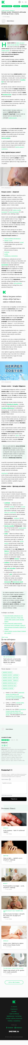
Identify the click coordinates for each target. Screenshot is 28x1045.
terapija (3, 408)
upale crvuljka (17, 210)
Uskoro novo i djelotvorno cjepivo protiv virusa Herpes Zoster (13, 944)
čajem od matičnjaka (10, 512)
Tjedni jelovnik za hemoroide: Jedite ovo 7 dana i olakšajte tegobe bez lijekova (12, 660)
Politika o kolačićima (14, 1021)
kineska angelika (9, 526)
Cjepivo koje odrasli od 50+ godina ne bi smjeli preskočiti (13, 971)
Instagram (19, 1027)
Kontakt (14, 1011)
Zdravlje (16, 6)
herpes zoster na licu (9, 683)
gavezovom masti (18, 582)
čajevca (6, 551)
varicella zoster (8, 688)
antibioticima (10, 408)
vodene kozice (5, 50)
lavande (6, 553)
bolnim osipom (19, 147)
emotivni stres (7, 94)
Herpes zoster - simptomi (10, 677)
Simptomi (5, 855)
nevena (17, 558)
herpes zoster (7, 672)
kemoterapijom (5, 138)
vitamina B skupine (12, 404)
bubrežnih (4, 212)
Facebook (10, 1027)
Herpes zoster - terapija (10, 680)
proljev (6, 254)
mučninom (4, 149)
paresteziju (4, 264)
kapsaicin (16, 518)
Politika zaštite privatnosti (14, 1018)
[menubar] (19, 2)
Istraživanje (4, 473)
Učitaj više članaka (14, 982)
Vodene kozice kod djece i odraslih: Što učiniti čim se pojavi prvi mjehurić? (14, 915)
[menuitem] (19, 2)
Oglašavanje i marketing (14, 1016)
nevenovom (7, 582)
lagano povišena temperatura (12, 238)
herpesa (11, 506)
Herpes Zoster (20, 702)
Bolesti (5, 883)
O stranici (14, 1006)
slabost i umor (8, 240)
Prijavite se (14, 799)
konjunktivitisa (18, 283)
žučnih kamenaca (14, 212)
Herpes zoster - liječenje (10, 675)
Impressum (14, 1009)
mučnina (6, 252)
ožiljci (17, 435)
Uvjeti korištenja (14, 1013)
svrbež (22, 242)
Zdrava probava (7, 6)
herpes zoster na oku (9, 685)
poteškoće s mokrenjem (11, 256)
